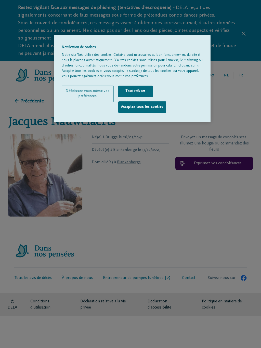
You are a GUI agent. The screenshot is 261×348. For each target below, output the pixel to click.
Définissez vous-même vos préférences (88, 93)
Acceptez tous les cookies (142, 107)
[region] (132, 79)
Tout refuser (135, 91)
